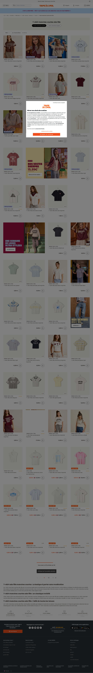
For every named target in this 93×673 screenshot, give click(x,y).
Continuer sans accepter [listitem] (59, 102)
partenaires (33, 118)
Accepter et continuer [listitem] (46, 134)
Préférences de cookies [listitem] (46, 131)
